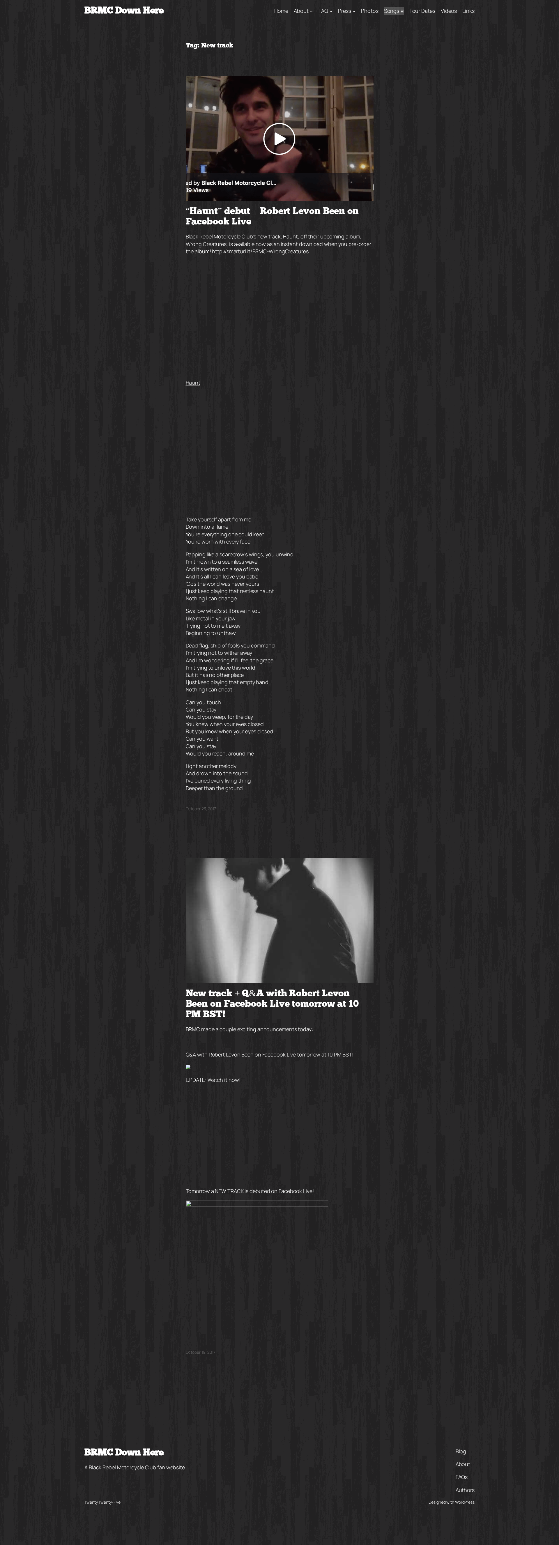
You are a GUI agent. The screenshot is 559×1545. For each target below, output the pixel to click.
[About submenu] (311, 11)
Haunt (193, 382)
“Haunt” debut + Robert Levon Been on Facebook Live (272, 217)
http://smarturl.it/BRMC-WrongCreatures (260, 251)
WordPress (465, 1502)
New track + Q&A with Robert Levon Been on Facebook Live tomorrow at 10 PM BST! (272, 1004)
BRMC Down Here (123, 11)
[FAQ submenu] (330, 11)
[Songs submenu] (402, 11)
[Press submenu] (353, 11)
